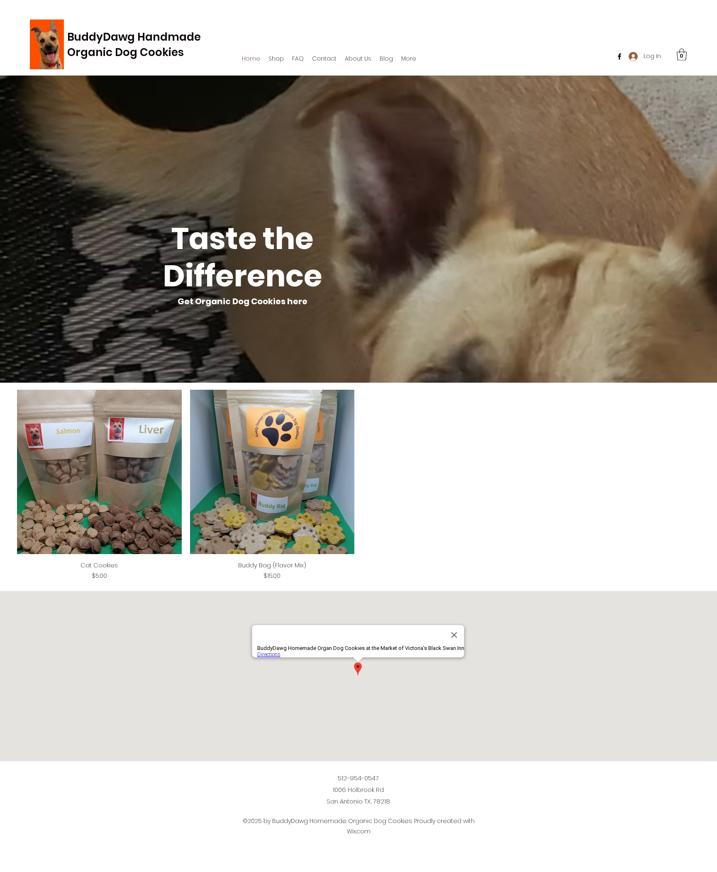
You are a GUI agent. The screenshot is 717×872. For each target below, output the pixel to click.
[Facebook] (619, 56)
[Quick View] (99, 472)
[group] (358, 485)
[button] (276, 58)
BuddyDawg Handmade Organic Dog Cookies (134, 44)
